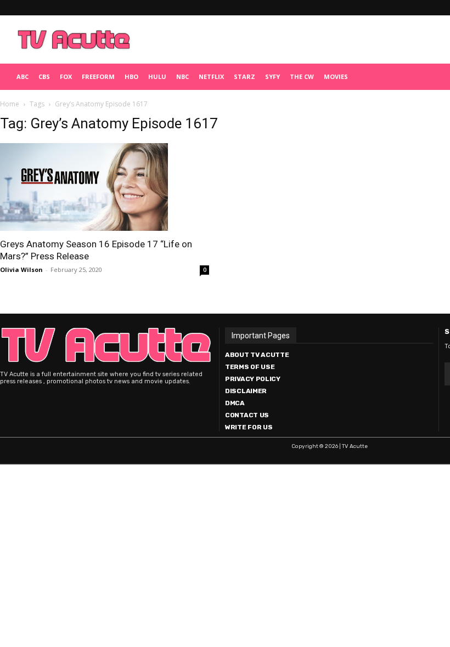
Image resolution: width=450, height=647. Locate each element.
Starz (244, 76)
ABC (22, 76)
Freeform (98, 76)
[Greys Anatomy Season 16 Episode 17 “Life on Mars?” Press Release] (104, 187)
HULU (157, 76)
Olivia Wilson (21, 269)
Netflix (211, 76)
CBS (44, 76)
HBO (131, 76)
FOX (66, 76)
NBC (182, 76)
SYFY (272, 76)
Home (9, 104)
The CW (302, 76)
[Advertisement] (277, 39)
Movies (336, 76)
